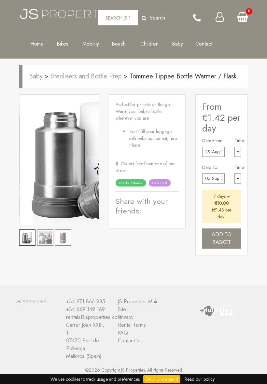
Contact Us (130, 340)
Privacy (126, 317)
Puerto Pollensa (131, 182)
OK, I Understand (161, 379)
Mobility (93, 44)
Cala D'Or (159, 182)
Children (149, 47)
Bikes (65, 44)
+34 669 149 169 (85, 309)
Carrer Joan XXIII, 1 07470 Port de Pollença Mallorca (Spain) (85, 340)
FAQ (123, 332)
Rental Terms (132, 325)
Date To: (210, 167)
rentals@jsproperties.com (93, 317)
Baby (177, 44)
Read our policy (200, 379)
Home (37, 44)
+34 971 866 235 (85, 301)
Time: (239, 140)
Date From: (212, 140)
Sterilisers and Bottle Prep (87, 76)
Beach (121, 44)
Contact (205, 44)
